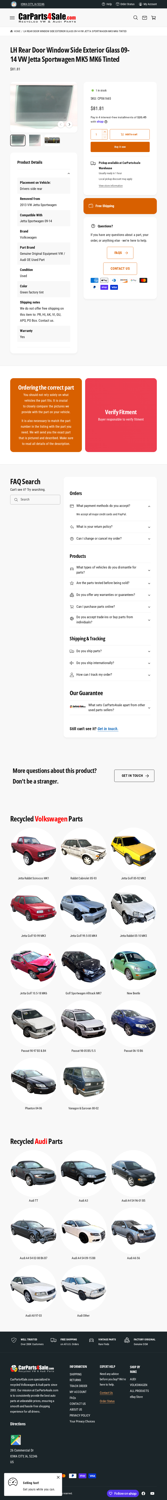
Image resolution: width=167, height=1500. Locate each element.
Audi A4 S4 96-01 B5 (133, 1200)
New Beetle (133, 993)
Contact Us (106, 1393)
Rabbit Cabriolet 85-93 (83, 878)
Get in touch (132, 776)
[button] (12, 17)
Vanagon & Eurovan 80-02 (83, 1108)
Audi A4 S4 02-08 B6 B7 (33, 1258)
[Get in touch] (144, 17)
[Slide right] (69, 124)
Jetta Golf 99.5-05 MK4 (83, 936)
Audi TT (33, 1200)
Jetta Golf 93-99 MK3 (33, 936)
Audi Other (83, 1315)
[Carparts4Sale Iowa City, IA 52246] (14, 4)
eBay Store (136, 1397)
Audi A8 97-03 (33, 1315)
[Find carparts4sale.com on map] (16, 1444)
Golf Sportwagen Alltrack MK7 (83, 993)
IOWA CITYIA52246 (32, 4)
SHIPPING (76, 1374)
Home (17, 31)
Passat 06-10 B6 (133, 1051)
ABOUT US (76, 1409)
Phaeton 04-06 (33, 1108)
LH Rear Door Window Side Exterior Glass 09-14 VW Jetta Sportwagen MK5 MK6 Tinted (74, 31)
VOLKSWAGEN (138, 1385)
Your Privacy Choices (82, 1421)
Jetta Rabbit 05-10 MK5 (133, 936)
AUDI (133, 1379)
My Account (150, 4)
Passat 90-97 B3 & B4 (33, 1051)
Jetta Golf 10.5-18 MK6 (33, 993)
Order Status (127, 4)
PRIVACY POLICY (80, 1415)
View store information (111, 185)
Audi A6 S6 (133, 1258)
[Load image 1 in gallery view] (17, 140)
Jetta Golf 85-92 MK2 (133, 878)
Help (109, 4)
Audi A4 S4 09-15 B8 (83, 1258)
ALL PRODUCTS (139, 1391)
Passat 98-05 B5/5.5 (83, 1051)
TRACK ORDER (78, 1386)
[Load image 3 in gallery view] (52, 140)
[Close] (58, 1477)
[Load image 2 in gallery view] (35, 140)
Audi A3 (83, 1200)
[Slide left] (61, 124)
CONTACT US (120, 269)
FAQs (118, 253)
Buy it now (120, 146)
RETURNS (75, 1380)
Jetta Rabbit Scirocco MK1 (33, 878)
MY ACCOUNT (78, 1392)
